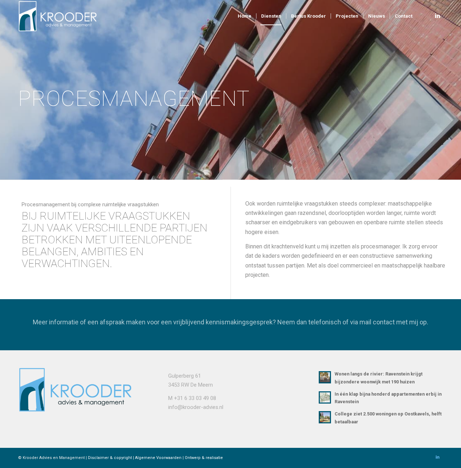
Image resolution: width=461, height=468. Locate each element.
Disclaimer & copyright (110, 457)
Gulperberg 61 (184, 376)
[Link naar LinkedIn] (437, 15)
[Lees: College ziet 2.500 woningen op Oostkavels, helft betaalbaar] (324, 417)
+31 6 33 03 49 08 (195, 398)
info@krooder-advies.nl (195, 407)
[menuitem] (244, 16)
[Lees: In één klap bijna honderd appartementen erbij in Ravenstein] (324, 397)
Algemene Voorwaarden (158, 457)
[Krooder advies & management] (61, 16)
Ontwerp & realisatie (204, 457)
